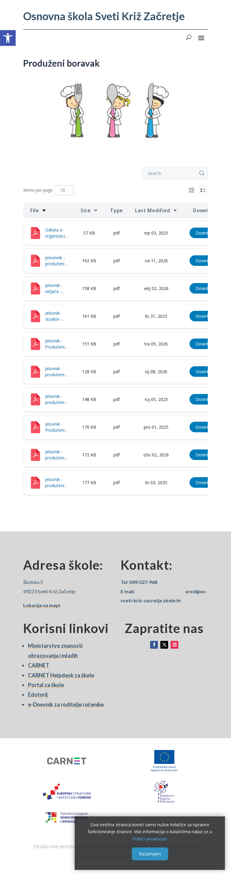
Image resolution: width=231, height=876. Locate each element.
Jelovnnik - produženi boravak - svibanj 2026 (55, 261)
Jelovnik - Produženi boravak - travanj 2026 (55, 344)
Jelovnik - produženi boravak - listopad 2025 (54, 483)
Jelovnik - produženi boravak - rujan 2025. (56, 399)
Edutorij (38, 694)
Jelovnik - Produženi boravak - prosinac (55, 427)
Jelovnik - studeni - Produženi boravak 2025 (55, 316)
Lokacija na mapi (41, 605)
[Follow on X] (164, 645)
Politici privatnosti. (150, 839)
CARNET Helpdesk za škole (61, 675)
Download (206, 233)
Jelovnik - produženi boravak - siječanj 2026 (54, 372)
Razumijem (150, 854)
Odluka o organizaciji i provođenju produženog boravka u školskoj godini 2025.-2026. (57, 233)
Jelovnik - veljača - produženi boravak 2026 (54, 288)
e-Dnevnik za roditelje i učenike (66, 704)
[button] (8, 38)
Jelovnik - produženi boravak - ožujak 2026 (54, 455)
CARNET (38, 665)
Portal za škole (46, 685)
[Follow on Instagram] (174, 645)
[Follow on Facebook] (154, 645)
